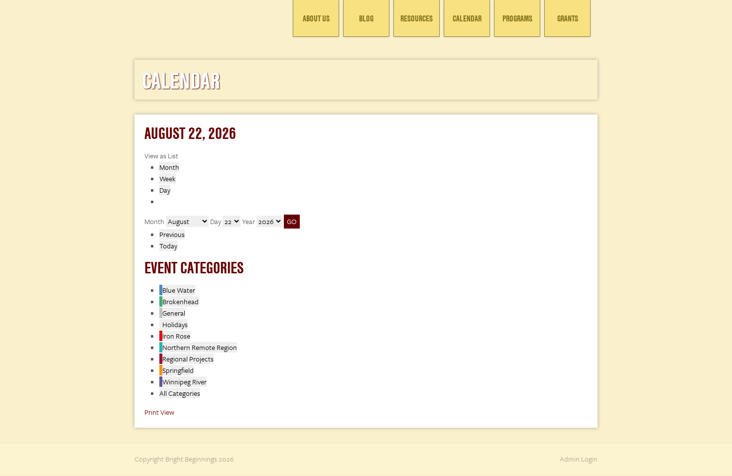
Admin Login (579, 459)
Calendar (467, 18)
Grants (567, 18)
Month (169, 167)
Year (248, 221)
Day (164, 190)
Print (159, 412)
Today (168, 245)
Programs (517, 18)
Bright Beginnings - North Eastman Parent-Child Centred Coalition (209, 22)
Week (167, 178)
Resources (416, 18)
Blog (366, 18)
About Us (316, 18)
